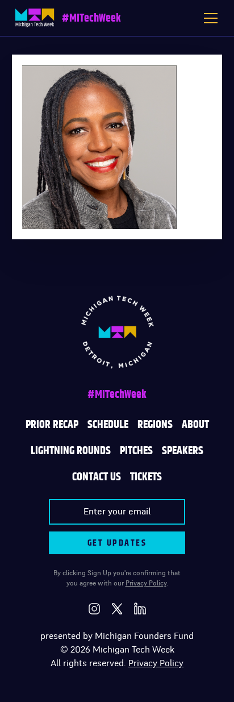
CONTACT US (96, 477)
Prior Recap (52, 424)
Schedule (107, 424)
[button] (210, 18)
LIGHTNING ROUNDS (71, 450)
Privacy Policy (146, 583)
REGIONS (155, 424)
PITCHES (136, 450)
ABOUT (195, 424)
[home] (34, 18)
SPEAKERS (182, 450)
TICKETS (146, 477)
